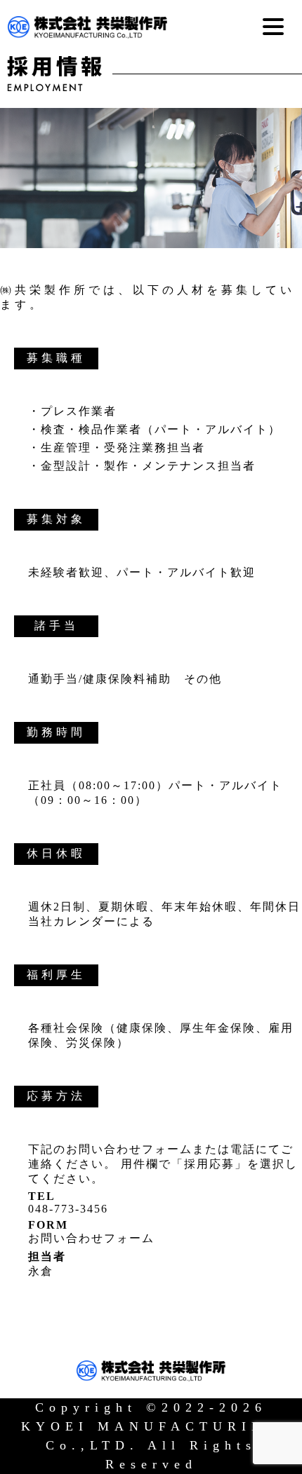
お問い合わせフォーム (91, 1238)
